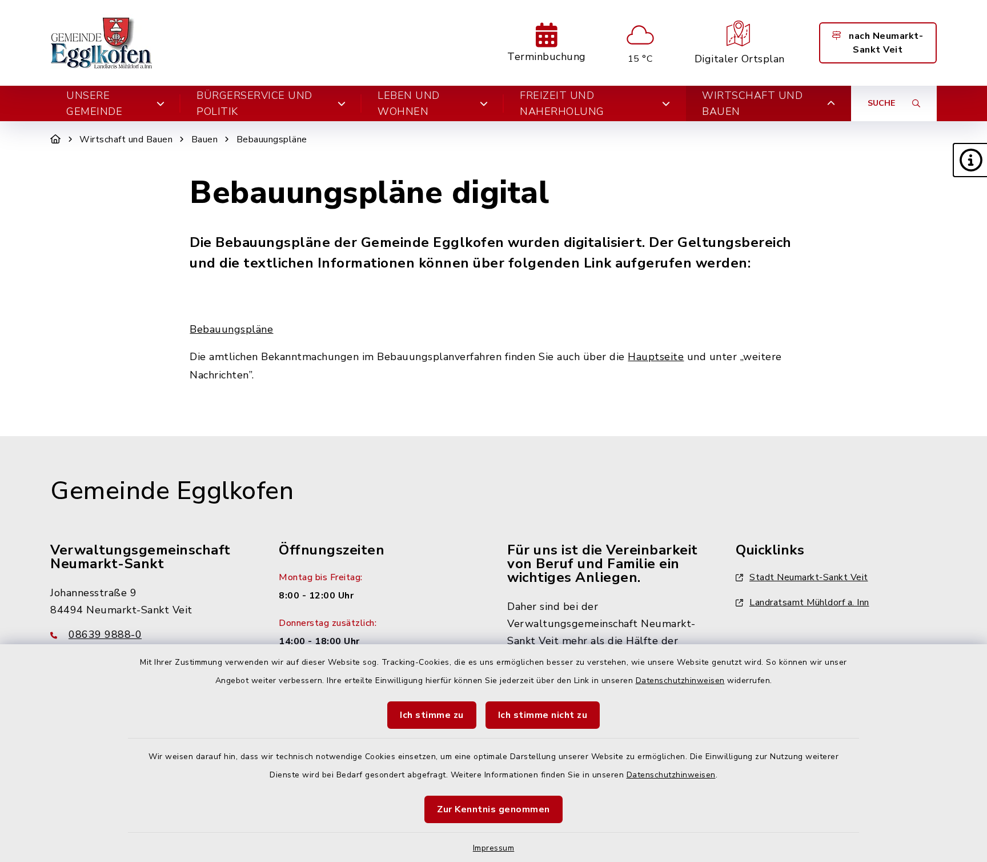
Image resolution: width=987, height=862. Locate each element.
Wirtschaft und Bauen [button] (752, 103)
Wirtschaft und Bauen (125, 139)
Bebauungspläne (271, 139)
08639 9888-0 (105, 634)
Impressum (494, 848)
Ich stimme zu (432, 715)
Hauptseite (656, 357)
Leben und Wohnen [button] (409, 103)
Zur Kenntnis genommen (493, 809)
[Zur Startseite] (55, 139)
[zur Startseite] (102, 43)
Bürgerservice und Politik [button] (254, 103)
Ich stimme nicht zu (543, 715)
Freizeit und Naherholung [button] (562, 103)
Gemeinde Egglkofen (172, 491)
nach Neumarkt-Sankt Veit (885, 43)
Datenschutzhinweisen (680, 680)
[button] (970, 160)
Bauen (204, 139)
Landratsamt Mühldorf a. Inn (809, 602)
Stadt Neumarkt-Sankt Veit (808, 577)
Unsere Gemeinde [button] (94, 103)
